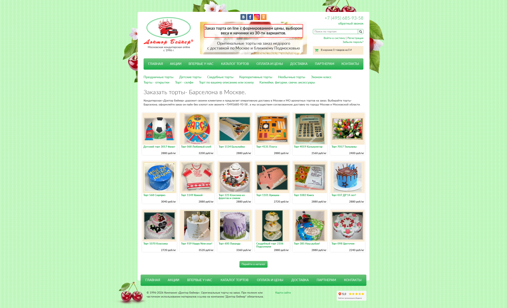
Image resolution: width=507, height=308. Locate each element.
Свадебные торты (220, 77)
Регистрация (355, 38)
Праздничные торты (158, 77)
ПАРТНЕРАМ (324, 63)
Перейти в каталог (253, 264)
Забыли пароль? (353, 42)
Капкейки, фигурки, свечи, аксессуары (287, 82)
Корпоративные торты (255, 77)
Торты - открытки (156, 82)
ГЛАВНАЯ (155, 63)
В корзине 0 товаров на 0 (336, 50)
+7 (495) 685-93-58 (344, 18)
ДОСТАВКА (299, 63)
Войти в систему (334, 38)
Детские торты (190, 77)
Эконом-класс (321, 77)
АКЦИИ (175, 63)
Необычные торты (291, 77)
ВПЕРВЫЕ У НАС (201, 63)
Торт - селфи (184, 82)
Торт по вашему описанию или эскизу (226, 82)
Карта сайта (283, 292)
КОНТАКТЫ (350, 63)
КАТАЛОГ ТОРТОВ (234, 280)
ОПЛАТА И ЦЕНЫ (269, 63)
